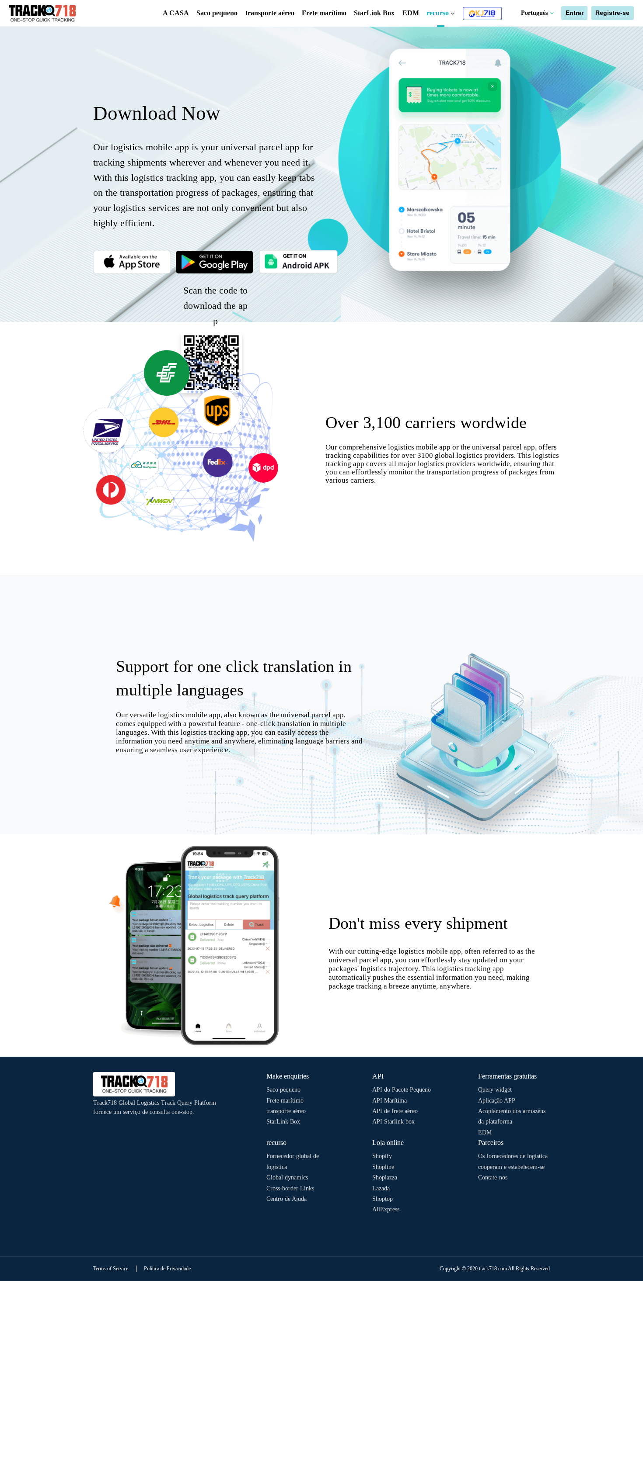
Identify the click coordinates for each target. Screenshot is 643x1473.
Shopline (383, 1167)
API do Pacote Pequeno (401, 1089)
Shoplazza (384, 1177)
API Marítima (389, 1100)
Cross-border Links (290, 1188)
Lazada (381, 1188)
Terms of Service (110, 1269)
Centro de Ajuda (286, 1199)
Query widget (495, 1089)
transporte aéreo (269, 13)
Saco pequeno (217, 13)
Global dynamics (287, 1177)
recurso (438, 13)
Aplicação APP (496, 1100)
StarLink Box (374, 13)
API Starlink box (393, 1121)
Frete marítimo (324, 13)
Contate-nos (492, 1177)
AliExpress (385, 1209)
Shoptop (382, 1199)
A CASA (176, 13)
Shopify (382, 1156)
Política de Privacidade (167, 1269)
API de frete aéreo (395, 1111)
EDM (410, 13)
